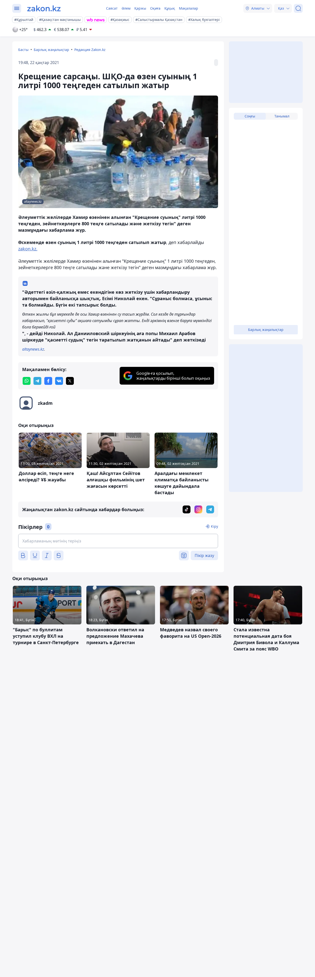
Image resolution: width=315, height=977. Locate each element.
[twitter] (69, 380)
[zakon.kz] (44, 8)
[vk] (59, 380)
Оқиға (155, 8)
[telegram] (37, 380)
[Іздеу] (298, 8)
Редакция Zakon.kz (90, 49)
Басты (23, 49)
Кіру (214, 526)
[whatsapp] (26, 380)
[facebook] (48, 380)
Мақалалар (188, 8)
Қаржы (140, 8)
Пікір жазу (204, 555)
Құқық (169, 8)
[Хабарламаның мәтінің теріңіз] (118, 541)
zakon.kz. (27, 249)
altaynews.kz (33, 349)
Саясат (112, 8)
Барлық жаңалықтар (51, 49)
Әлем (126, 8)
